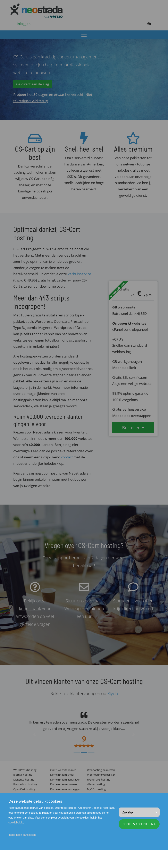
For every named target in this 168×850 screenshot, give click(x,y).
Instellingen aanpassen (22, 834)
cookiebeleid (15, 822)
